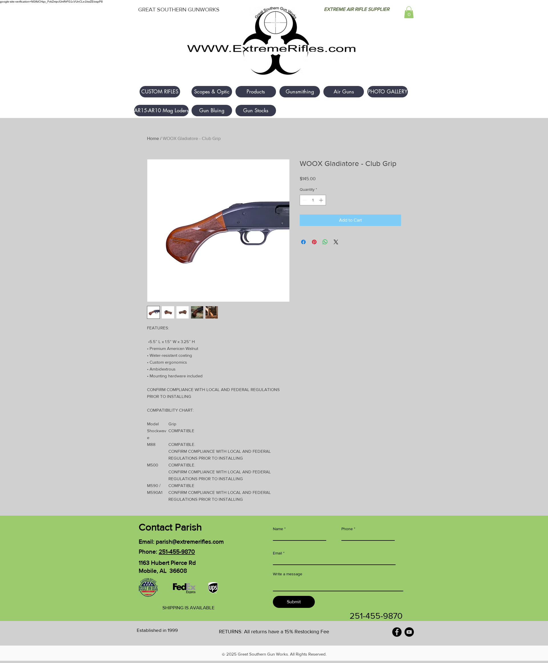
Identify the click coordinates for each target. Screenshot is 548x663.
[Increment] (321, 200)
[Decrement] (304, 200)
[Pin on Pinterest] (314, 242)
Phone (347, 529)
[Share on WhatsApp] (325, 242)
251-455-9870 (177, 551)
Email (277, 553)
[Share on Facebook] (303, 242)
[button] (409, 12)
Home (153, 138)
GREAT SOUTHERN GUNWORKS (178, 9)
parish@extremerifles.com (190, 541)
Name (278, 529)
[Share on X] (336, 242)
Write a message (287, 574)
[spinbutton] (313, 200)
